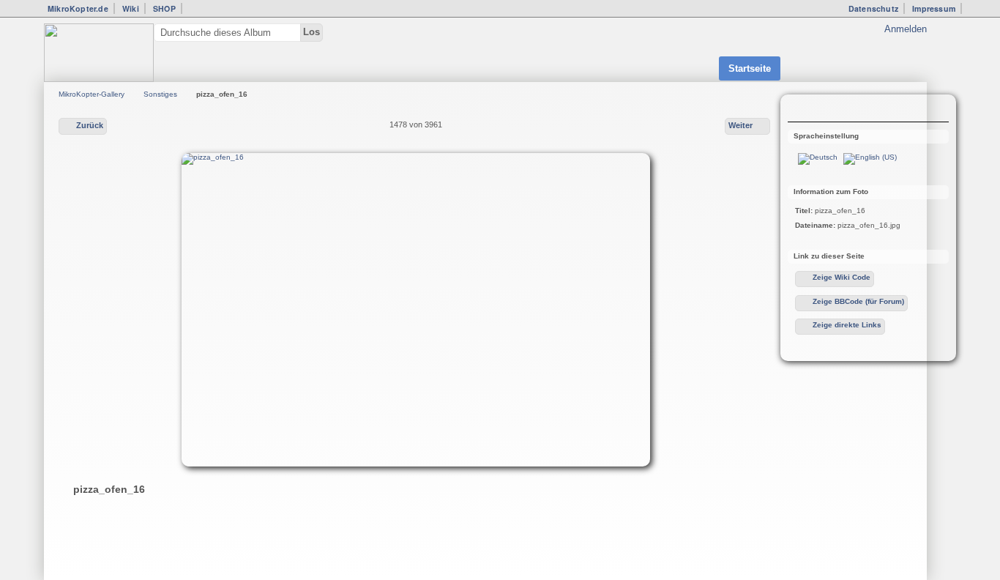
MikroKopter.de (78, 8)
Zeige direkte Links (847, 325)
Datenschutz (873, 8)
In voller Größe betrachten (803, 110)
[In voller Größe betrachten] (416, 309)
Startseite (749, 68)
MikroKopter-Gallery (91, 94)
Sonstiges (160, 94)
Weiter (740, 125)
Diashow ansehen (832, 110)
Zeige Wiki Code (841, 277)
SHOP (164, 8)
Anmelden (905, 28)
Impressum (933, 8)
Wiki (130, 8)
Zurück (89, 125)
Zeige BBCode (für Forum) (858, 301)
